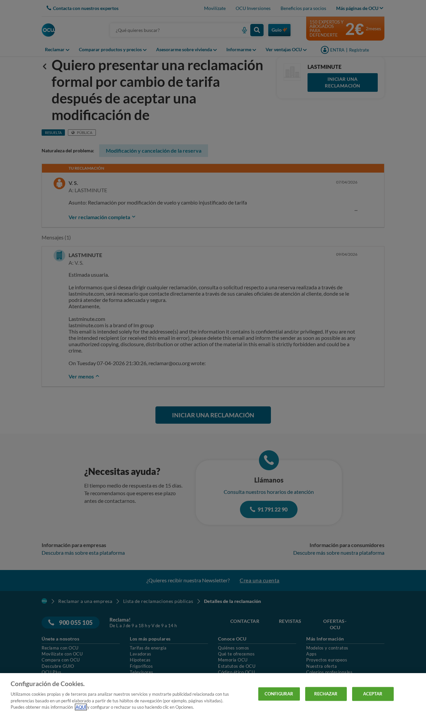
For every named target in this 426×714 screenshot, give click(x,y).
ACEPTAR (373, 693)
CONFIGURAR (279, 693)
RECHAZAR (326, 693)
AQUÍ (81, 707)
